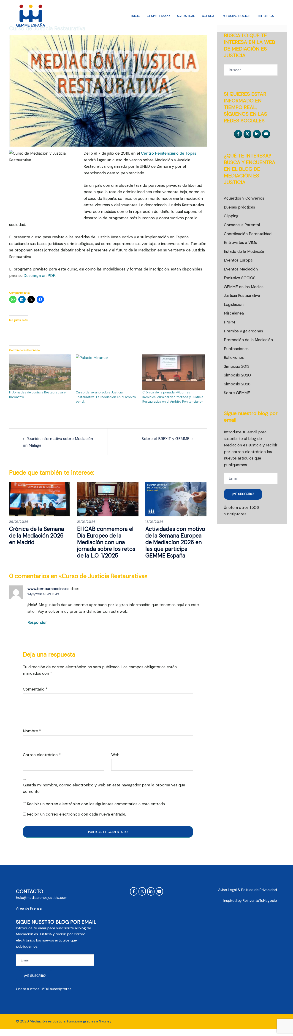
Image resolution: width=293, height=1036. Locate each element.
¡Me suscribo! (243, 494)
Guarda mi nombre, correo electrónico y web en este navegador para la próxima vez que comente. (104, 788)
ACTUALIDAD (186, 16)
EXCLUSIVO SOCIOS (235, 16)
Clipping (231, 215)
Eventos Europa (238, 260)
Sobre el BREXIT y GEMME (165, 438)
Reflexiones (234, 357)
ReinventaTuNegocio (260, 900)
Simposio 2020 (237, 375)
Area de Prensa (29, 908)
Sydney (105, 1021)
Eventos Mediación (241, 269)
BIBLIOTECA (265, 16)
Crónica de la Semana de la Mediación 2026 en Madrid (36, 535)
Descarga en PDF (39, 275)
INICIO (135, 16)
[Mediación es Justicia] (31, 15)
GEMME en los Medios (243, 286)
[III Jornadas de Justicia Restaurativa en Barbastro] (40, 372)
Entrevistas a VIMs (240, 242)
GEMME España (158, 16)
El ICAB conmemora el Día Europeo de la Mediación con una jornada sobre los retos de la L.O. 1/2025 (106, 542)
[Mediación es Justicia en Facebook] (238, 134)
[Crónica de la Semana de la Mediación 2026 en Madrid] (39, 498)
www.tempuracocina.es (48, 588)
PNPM (229, 322)
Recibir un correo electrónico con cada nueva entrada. (76, 814)
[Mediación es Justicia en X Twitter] (247, 134)
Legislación (234, 304)
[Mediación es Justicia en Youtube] (266, 134)
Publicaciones (236, 348)
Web (115, 754)
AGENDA (208, 16)
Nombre (32, 730)
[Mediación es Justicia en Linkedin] (257, 134)
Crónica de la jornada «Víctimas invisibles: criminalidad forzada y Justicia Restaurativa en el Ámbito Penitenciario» (172, 397)
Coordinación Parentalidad (247, 233)
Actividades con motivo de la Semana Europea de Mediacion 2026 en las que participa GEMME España (175, 542)
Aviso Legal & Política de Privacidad (247, 889)
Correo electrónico (42, 754)
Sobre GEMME (237, 392)
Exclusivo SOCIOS (239, 277)
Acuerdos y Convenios (244, 198)
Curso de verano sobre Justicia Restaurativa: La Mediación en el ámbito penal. (106, 397)
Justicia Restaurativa (242, 295)
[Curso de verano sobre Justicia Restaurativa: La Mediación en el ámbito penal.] (107, 372)
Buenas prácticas (239, 207)
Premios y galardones (243, 331)
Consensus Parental (242, 224)
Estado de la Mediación (244, 251)
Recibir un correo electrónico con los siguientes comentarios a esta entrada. (96, 803)
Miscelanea (234, 313)
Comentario (35, 689)
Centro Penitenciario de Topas (168, 153)
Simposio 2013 (237, 366)
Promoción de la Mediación (248, 339)
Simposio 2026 (237, 384)
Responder (37, 622)
